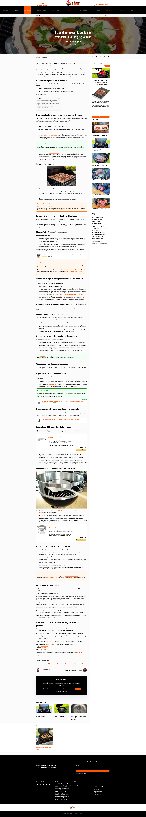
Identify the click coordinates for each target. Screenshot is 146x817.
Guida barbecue (27, 10)
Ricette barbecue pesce (97, 236)
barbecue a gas (96, 221)
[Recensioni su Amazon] (44, 256)
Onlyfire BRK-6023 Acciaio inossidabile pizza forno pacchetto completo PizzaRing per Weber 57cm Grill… (66, 526)
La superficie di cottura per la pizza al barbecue (46, 101)
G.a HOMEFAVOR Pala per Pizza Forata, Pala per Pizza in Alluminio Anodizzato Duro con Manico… (62, 401)
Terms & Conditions (78, 785)
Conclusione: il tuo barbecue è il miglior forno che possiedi (49, 109)
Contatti (141, 10)
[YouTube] (46, 784)
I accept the (62, 691)
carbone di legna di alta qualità (50, 135)
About (132, 10)
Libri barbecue (83, 10)
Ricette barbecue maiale (99, 232)
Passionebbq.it (39, 56)
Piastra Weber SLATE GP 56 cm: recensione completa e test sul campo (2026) (44, 747)
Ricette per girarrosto (103, 243)
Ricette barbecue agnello (96, 230)
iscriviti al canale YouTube (50, 644)
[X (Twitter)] (92, 56)
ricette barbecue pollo (97, 238)
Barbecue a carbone (97, 219)
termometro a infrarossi (73, 413)
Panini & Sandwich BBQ (102, 228)
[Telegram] (104, 56)
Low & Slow (95, 228)
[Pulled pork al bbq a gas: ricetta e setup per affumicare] (44, 708)
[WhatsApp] (108, 56)
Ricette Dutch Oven (95, 243)
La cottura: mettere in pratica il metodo (45, 106)
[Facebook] (88, 56)
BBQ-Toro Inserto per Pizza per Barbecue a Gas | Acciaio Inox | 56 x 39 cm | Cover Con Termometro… (66, 436)
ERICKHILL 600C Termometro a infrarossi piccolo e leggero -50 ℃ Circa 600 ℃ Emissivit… (60, 419)
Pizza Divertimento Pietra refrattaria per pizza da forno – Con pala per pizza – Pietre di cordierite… (63, 254)
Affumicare (95, 217)
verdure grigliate (50, 351)
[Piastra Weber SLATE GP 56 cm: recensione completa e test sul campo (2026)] (44, 736)
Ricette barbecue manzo (99, 234)
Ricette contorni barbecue (97, 241)
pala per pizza (53, 384)
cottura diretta (97, 224)
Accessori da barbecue (57, 10)
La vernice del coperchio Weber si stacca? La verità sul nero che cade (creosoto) (78, 716)
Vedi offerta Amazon (81, 449)
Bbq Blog (16, 10)
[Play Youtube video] (101, 73)
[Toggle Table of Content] (58, 99)
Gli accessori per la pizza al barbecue (44, 104)
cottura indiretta (98, 226)
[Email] (74, 663)
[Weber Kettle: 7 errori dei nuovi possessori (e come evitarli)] (62, 708)
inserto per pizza (40, 512)
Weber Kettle (61, 510)
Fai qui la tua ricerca (97, 63)
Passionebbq (43, 647)
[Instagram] (43, 784)
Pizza (108, 228)
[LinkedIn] (96, 56)
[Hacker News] (100, 56)
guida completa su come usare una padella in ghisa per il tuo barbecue (68, 294)
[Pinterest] (57, 663)
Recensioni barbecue (41, 10)
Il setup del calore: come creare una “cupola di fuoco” (47, 100)
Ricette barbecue (97, 792)
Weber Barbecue (96, 10)
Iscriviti (77, 688)
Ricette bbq (5, 10)
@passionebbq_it (44, 646)
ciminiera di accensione (54, 153)
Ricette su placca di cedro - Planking (97, 244)
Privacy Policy (64, 691)
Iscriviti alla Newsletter (102, 4)
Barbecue (101, 217)
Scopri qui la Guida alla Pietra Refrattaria (73, 271)
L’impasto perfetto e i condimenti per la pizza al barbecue (48, 103)
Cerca (107, 65)
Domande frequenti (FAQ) (43, 107)
